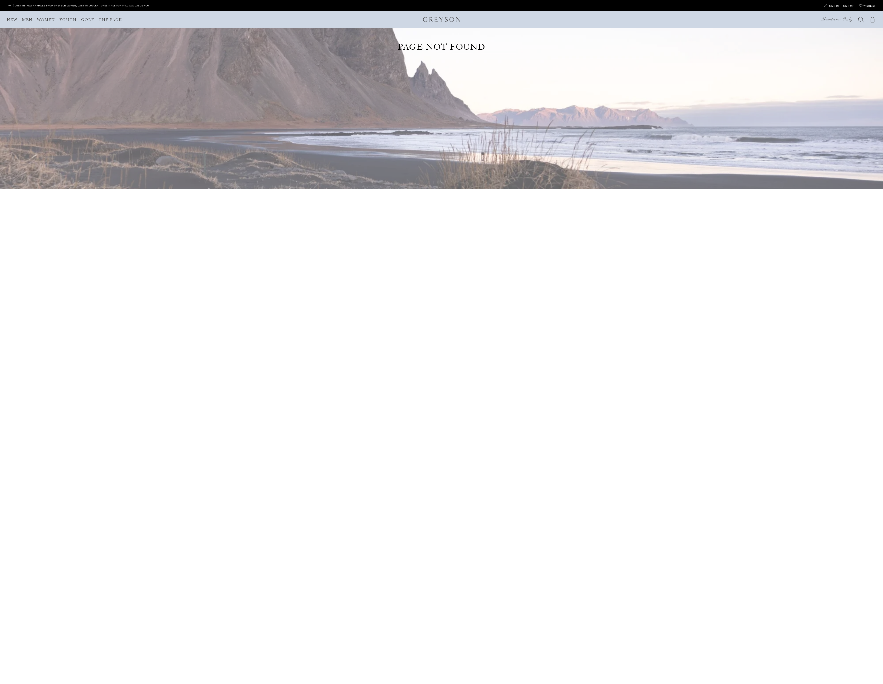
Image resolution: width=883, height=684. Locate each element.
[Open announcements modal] (9, 5)
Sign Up (848, 5)
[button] (861, 19)
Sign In (834, 5)
